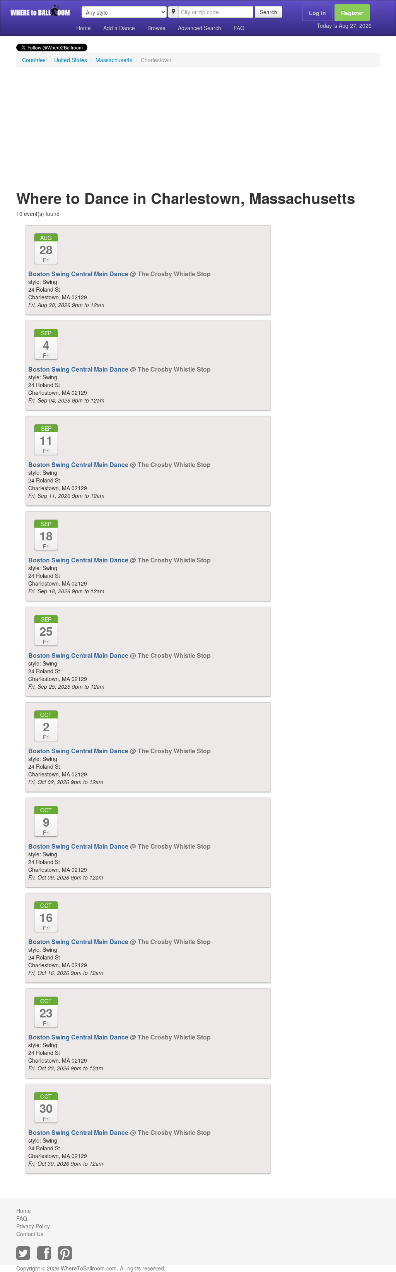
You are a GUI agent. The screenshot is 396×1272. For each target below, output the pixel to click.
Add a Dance (119, 28)
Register (352, 13)
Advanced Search (199, 28)
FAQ (239, 28)
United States (70, 60)
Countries (34, 60)
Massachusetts (114, 60)
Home (83, 28)
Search (268, 12)
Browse (156, 28)
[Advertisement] (198, 129)
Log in (317, 13)
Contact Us (29, 1234)
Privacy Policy (33, 1226)
